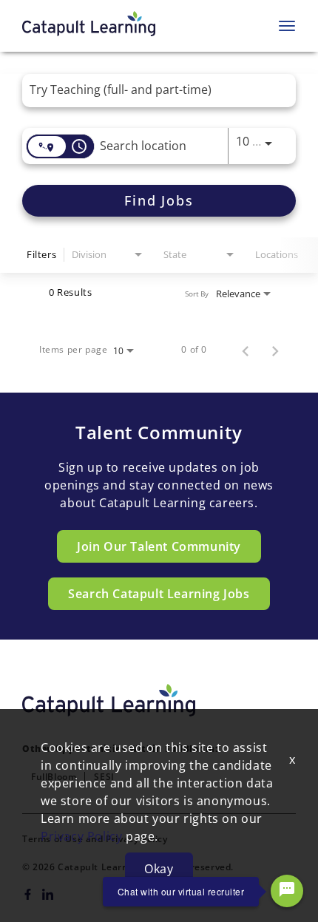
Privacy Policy (81, 836)
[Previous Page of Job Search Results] (245, 350)
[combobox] (152, 89)
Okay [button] (158, 869)
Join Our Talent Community (159, 546)
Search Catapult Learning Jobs (158, 594)
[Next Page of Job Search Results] (275, 350)
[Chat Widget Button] (287, 891)
